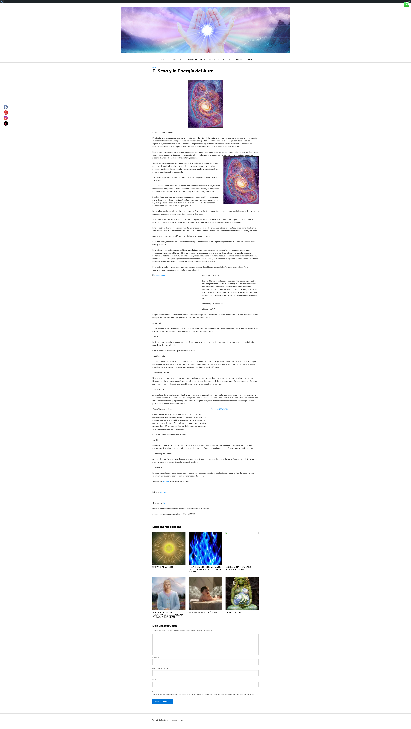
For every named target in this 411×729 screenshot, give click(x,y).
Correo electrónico (161, 668)
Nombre (156, 657)
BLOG (225, 59)
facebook (166, 481)
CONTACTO (251, 59)
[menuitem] (2, 1)
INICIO (162, 59)
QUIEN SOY (238, 59)
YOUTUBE (212, 59)
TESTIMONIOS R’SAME (193, 59)
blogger (165, 503)
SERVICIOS (174, 59)
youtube (163, 492)
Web (154, 679)
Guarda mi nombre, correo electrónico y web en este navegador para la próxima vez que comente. (205, 694)
